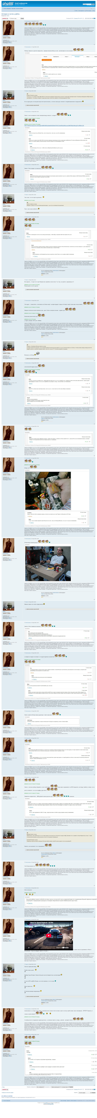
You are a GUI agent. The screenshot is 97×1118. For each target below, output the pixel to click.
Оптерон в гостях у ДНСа (10, 14)
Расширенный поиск (91, 5)
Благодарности (82, 10)
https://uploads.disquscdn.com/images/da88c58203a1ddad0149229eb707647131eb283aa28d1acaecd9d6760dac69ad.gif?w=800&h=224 (54, 125)
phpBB (46, 1102)
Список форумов (7, 8)
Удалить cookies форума (72, 1100)
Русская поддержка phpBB (48, 1103)
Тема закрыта (4, 1089)
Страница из (78, 18)
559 (10, 42)
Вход (94, 10)
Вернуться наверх (94, 44)
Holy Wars (14, 8)
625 (10, 107)
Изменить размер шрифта (94, 8)
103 (86, 18)
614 (9, 106)
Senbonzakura (28, 21)
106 (92, 18)
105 (90, 18)
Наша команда (63, 1100)
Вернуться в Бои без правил (7, 1092)
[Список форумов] (8, 3)
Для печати (91, 8)
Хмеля (8, 15)
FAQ (76, 10)
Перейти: (76, 1092)
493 (9, 67)
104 (88, 18)
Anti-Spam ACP (51, 1104)
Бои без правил (19, 8)
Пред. (3, 1087)
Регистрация (88, 10)
